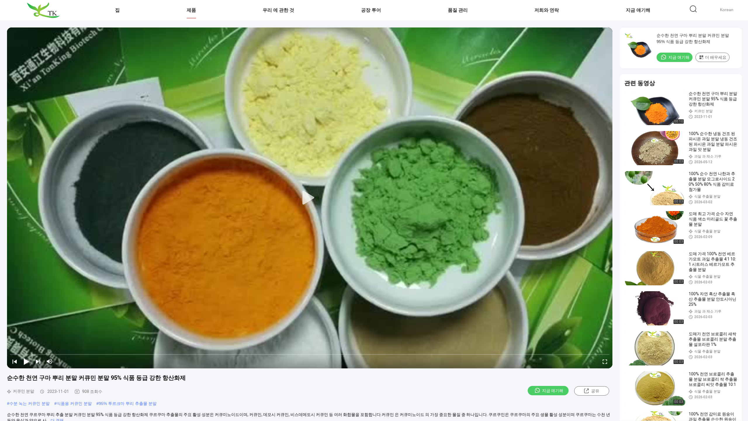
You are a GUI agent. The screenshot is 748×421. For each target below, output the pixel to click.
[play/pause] (26, 361)
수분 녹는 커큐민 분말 (29, 403)
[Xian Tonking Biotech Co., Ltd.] (43, 10)
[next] (38, 361)
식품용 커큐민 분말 (74, 403)
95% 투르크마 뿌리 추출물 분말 (128, 403)
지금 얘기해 (638, 10)
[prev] (14, 361)
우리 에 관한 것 (278, 10)
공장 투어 (371, 10)
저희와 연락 (546, 10)
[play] (309, 198)
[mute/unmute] (50, 361)
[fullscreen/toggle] (605, 361)
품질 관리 (458, 10)
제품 (191, 10)
